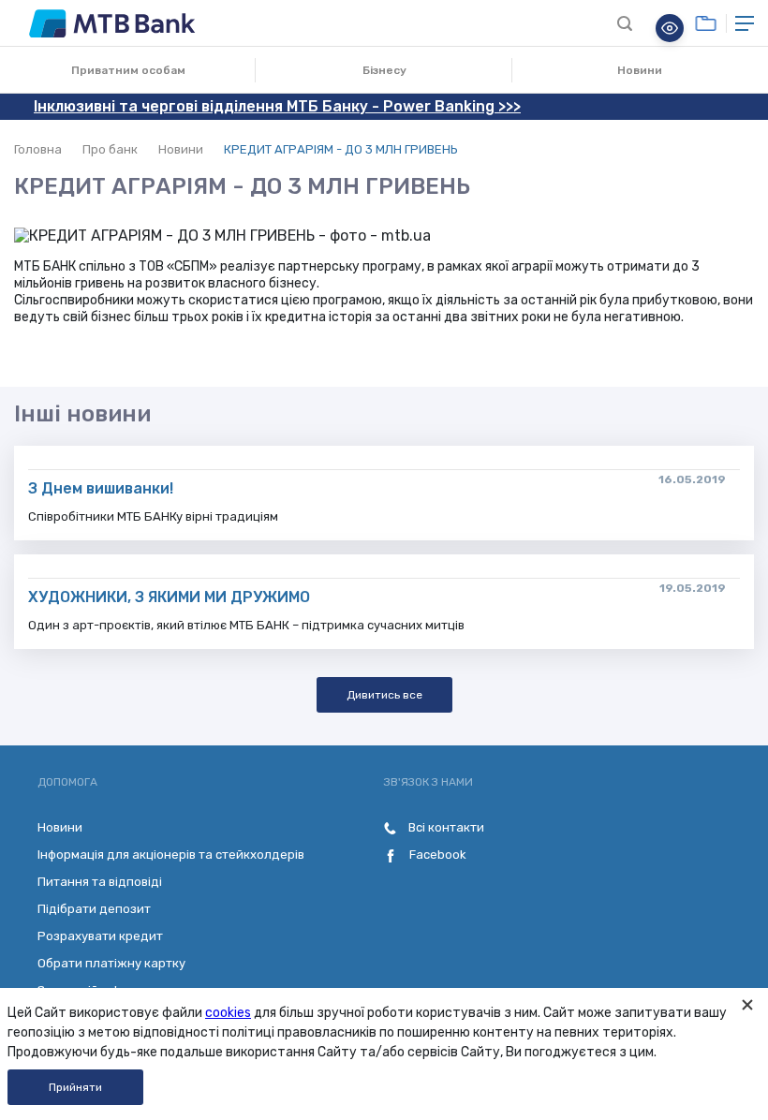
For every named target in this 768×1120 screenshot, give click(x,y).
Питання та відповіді (99, 882)
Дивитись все (384, 694)
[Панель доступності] (670, 28)
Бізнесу (384, 70)
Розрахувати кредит (100, 936)
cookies (228, 1013)
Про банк (110, 149)
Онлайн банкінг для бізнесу (705, 23)
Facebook (436, 854)
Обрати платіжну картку (111, 963)
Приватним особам (128, 70)
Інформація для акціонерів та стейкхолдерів (170, 854)
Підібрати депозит (94, 909)
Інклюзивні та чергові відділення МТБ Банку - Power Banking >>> (277, 106)
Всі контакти (445, 827)
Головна (38, 149)
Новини (639, 70)
